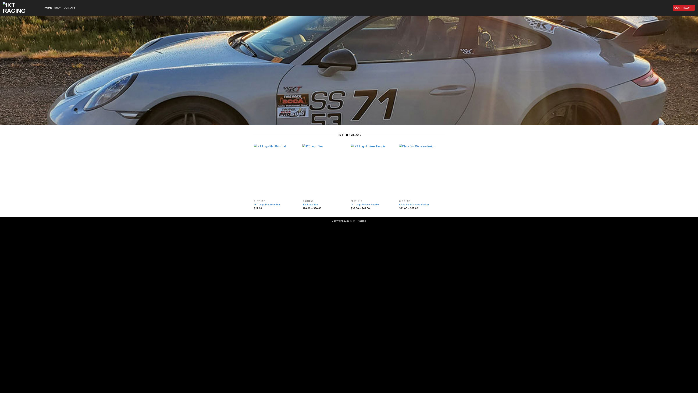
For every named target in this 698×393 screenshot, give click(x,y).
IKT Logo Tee (310, 204)
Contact (69, 7)
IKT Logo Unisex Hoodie (365, 204)
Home (48, 7)
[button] (684, 8)
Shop (57, 7)
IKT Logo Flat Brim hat (267, 204)
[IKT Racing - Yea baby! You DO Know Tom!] (21, 8)
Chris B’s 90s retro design (414, 204)
